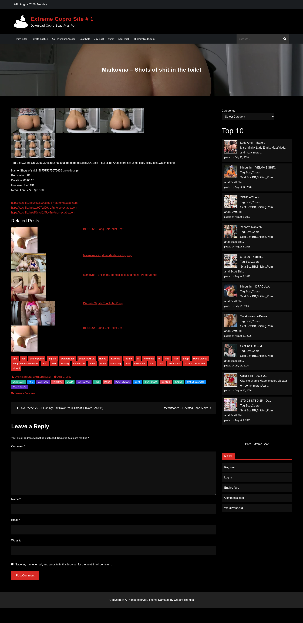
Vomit (111, 38)
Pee (167, 358)
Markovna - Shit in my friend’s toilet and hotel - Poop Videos (120, 274)
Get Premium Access (63, 38)
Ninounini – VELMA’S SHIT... (258, 167)
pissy (107, 382)
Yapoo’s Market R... (252, 227)
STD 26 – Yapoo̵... (251, 256)
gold (70, 382)
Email (15, 519)
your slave (19, 387)
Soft (127, 363)
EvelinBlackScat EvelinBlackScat (32, 376)
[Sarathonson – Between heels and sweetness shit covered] (230, 320)
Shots (92, 363)
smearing (115, 363)
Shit (54, 363)
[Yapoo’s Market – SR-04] (230, 231)
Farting (129, 358)
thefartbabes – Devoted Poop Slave (186, 408)
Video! (16, 368)
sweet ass (139, 363)
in (138, 358)
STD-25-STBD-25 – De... (255, 400)
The (152, 363)
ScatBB (166, 382)
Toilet (178, 382)
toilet (161, 363)
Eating (102, 358)
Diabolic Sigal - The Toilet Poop (103, 303)
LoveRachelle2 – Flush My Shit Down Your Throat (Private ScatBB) (61, 408)
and (15, 358)
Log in (228, 477)
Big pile (52, 358)
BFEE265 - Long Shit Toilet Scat (103, 228)
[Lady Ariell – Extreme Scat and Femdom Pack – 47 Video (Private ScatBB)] (230, 146)
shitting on (79, 363)
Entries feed (231, 487)
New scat (149, 358)
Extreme (115, 358)
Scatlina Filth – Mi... (252, 346)
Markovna (84, 382)
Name (16, 499)
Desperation (68, 358)
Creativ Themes (184, 599)
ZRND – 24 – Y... (250, 197)
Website (16, 540)
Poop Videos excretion (25, 363)
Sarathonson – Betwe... (254, 316)
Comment (18, 446)
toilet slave (174, 363)
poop (186, 358)
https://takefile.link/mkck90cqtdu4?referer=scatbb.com (44, 202)
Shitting (64, 363)
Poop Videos (200, 358)
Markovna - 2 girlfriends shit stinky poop (107, 255)
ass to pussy (37, 358)
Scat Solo (85, 38)
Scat (44, 363)
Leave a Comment (25, 393)
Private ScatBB (40, 38)
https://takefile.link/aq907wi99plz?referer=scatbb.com (44, 207)
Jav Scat (99, 38)
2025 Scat (18, 382)
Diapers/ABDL (87, 358)
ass (23, 358)
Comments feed (234, 497)
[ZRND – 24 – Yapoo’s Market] (230, 201)
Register (229, 467)
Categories (228, 110)
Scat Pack (123, 38)
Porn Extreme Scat (256, 444)
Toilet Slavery (195, 382)
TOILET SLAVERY (195, 363)
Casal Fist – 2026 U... (253, 375)
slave (103, 363)
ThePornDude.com (144, 38)
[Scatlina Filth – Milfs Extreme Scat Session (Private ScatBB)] (230, 350)
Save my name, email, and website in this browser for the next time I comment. (63, 564)
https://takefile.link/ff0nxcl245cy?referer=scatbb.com (43, 212)
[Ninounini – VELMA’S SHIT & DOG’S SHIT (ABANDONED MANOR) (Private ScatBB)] (230, 171)
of (159, 358)
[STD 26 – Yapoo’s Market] (230, 261)
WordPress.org (233, 507)
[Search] (284, 39)
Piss (176, 358)
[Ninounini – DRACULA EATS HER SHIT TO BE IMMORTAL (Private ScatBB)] (230, 290)
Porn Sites (21, 38)
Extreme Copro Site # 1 (62, 19)
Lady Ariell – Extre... (252, 142)
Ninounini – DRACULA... (255, 286)
